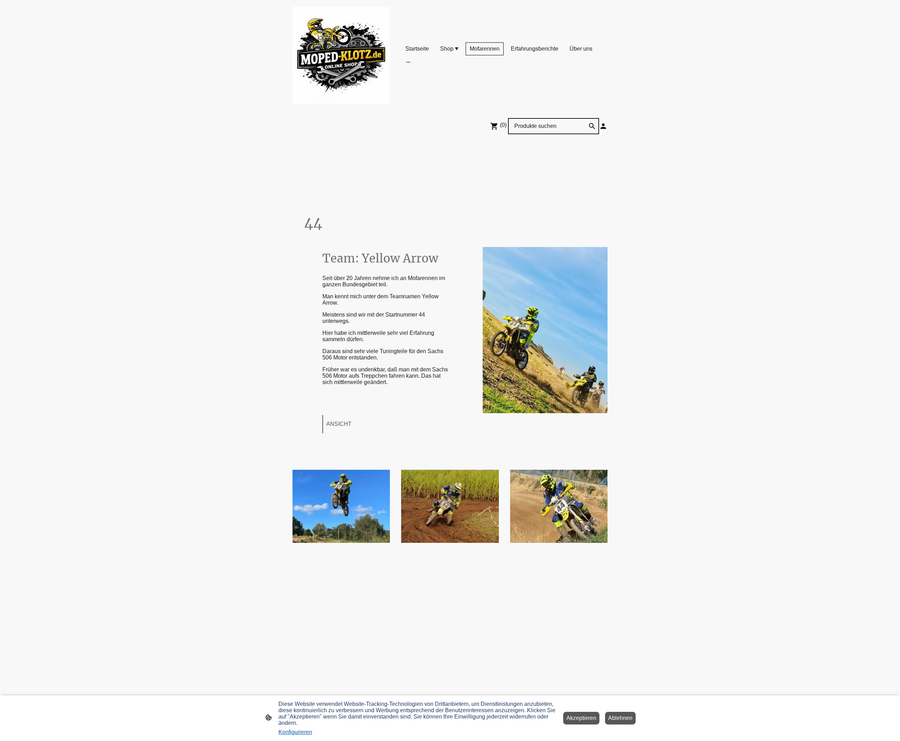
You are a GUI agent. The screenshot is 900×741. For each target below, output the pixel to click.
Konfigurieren (295, 732)
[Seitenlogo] (341, 55)
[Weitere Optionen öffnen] (408, 62)
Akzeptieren (581, 718)
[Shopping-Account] (603, 126)
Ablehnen (620, 718)
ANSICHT (339, 424)
